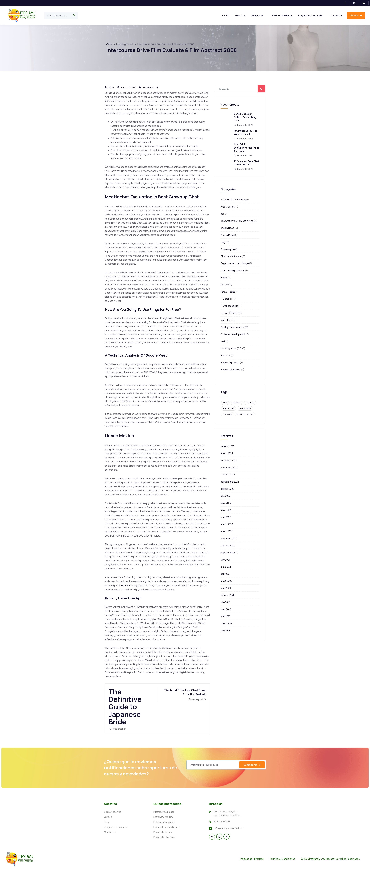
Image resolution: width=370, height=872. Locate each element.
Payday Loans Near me (232, 327)
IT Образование (229, 305)
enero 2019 (226, 623)
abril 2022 (226, 517)
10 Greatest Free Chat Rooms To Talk (246, 163)
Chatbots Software (231, 256)
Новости (225, 355)
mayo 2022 (226, 510)
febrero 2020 (228, 595)
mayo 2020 (226, 580)
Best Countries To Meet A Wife (237, 220)
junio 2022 (226, 503)
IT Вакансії (226, 298)
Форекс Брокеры (230, 362)
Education (228, 408)
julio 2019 (225, 602)
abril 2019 (225, 616)
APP (225, 402)
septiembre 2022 (230, 481)
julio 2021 (225, 559)
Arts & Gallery (228, 206)
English (224, 277)
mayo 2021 (226, 566)
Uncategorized (150, 87)
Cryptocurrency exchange (235, 263)
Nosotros (240, 15)
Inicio (225, 15)
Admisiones (258, 15)
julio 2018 (225, 630)
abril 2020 (226, 588)
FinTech (225, 284)
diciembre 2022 (229, 460)
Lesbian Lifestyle (229, 313)
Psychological (245, 414)
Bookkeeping (228, 249)
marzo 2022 (227, 524)
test (223, 341)
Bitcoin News (227, 227)
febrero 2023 (228, 446)
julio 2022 (225, 495)
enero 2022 (227, 531)
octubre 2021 (227, 545)
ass (222, 213)
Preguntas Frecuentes (311, 15)
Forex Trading (228, 291)
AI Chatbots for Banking (233, 199)
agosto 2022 (227, 488)
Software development (233, 334)
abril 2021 (225, 573)
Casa (109, 44)
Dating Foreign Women (233, 270)
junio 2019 (226, 609)
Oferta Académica (281, 15)
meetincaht (124, 585)
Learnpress (245, 408)
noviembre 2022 (229, 467)
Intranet (354, 15)
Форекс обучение (230, 369)
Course (250, 402)
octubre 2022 (228, 474)
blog (223, 242)
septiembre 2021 (229, 552)
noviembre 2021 (229, 538)
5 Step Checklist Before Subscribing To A (245, 117)
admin (111, 87)
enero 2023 (227, 453)
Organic (227, 414)
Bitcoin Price (227, 235)
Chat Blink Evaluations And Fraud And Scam (246, 148)
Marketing (226, 320)
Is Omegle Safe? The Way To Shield (245, 132)
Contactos (336, 15)
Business (236, 402)
